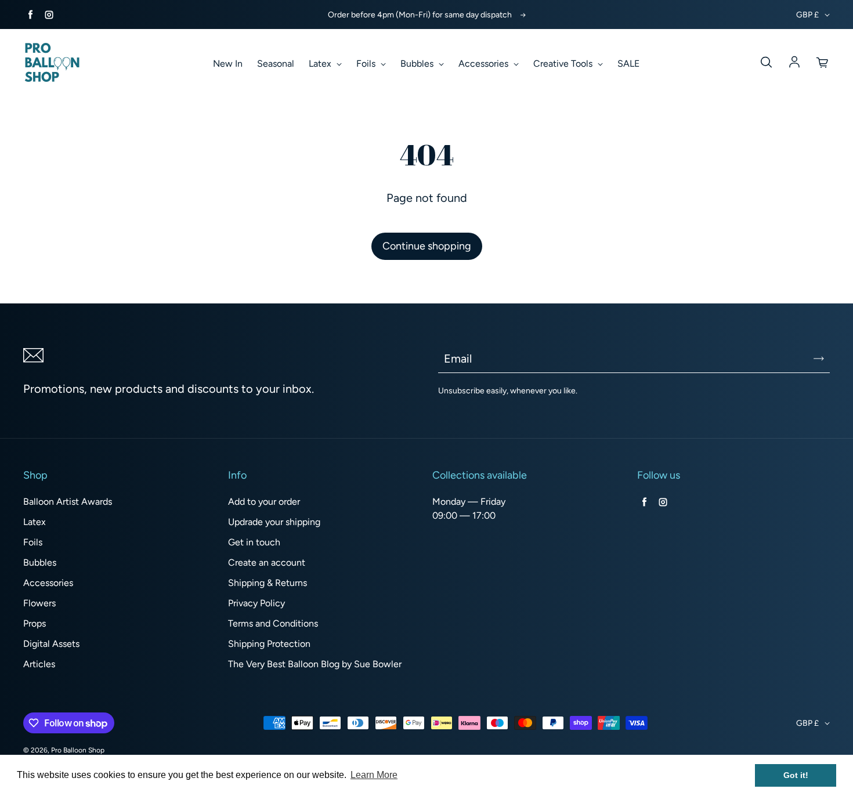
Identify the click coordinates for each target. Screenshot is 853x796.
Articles (39, 664)
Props (34, 623)
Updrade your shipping (274, 521)
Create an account (266, 562)
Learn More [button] (373, 775)
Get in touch (254, 542)
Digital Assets (51, 643)
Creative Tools (564, 63)
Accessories (484, 63)
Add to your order (264, 501)
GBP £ (807, 15)
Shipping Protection (269, 643)
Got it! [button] (795, 775)
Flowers (39, 603)
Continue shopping (426, 246)
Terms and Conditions (273, 623)
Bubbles (418, 63)
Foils (367, 63)
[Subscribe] (819, 358)
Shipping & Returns (267, 582)
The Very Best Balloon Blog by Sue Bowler (315, 664)
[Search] (766, 63)
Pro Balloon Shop (77, 750)
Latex (321, 63)
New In (228, 63)
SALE (628, 63)
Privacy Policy (256, 603)
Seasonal (275, 63)
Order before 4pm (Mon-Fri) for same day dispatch (420, 15)
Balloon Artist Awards (67, 501)
